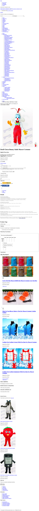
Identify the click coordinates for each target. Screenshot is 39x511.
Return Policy (4, 494)
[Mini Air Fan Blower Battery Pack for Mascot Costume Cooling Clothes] (17, 307)
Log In (3, 5)
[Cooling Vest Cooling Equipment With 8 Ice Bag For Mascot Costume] (17, 368)
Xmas (3, 22)
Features (4, 30)
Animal (4, 18)
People (3, 92)
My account (4, 488)
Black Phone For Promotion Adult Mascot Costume (8, 475)
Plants (3, 26)
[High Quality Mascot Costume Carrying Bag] (17, 276)
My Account (4, 2)
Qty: (1, 178)
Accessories (4, 24)
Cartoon (3, 19)
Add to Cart (4, 286)
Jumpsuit (3, 21)
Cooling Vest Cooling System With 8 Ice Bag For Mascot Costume (19, 342)
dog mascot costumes (5, 502)
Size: (1, 166)
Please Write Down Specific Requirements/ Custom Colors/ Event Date (11, 168)
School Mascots (5, 93)
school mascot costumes (6, 503)
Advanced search (5, 490)
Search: (1, 15)
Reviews (3, 192)
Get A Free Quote (5, 99)
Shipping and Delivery (6, 495)
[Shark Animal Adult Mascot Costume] (8, 419)
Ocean (3, 25)
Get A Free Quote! (10, 10)
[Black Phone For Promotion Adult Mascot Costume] (8, 473)
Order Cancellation (5, 497)
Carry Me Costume (5, 23)
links (1, 0)
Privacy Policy (4, 493)
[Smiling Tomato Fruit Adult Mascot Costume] (8, 446)
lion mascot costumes (5, 505)
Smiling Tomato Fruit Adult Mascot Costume (7, 448)
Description (4, 190)
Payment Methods (5, 496)
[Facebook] (0, 508)
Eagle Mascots (4, 501)
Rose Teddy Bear (5, 28)
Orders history (4, 489)
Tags (3, 191)
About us (3, 486)
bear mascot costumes (5, 504)
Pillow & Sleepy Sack (5, 29)
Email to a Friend (3, 163)
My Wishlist (4, 4)
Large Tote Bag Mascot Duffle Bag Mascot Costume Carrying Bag (19, 280)
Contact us (4, 487)
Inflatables (4, 20)
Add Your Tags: (2, 224)
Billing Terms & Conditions (6, 498)
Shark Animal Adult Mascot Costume (6, 421)
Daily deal (4, 3)
